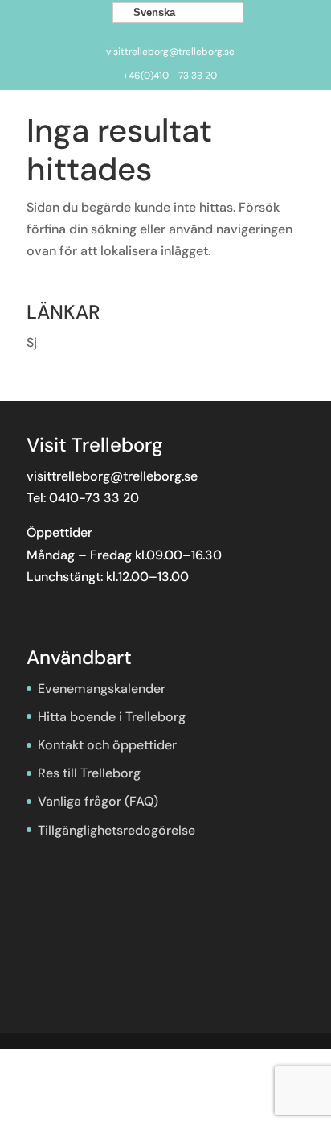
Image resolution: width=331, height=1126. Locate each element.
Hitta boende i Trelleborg (112, 716)
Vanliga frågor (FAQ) (98, 801)
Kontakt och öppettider (107, 744)
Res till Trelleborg (89, 773)
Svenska (152, 12)
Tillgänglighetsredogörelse (116, 830)
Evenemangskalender (102, 688)
